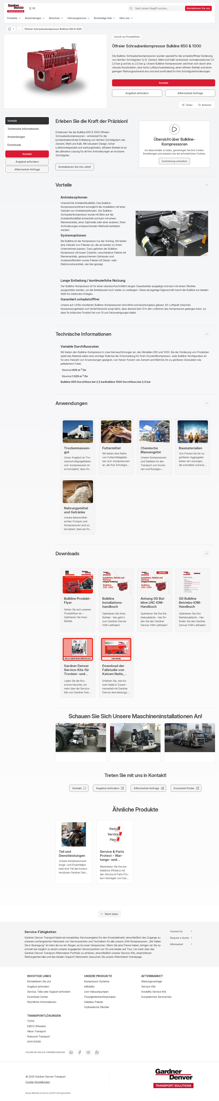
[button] (135, 184)
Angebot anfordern (38, 986)
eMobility (89, 986)
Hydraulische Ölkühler (96, 1007)
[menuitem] (14, 18)
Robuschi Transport (38, 1036)
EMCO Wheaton (36, 1026)
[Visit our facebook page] (80, 1052)
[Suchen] (131, 8)
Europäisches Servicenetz (156, 996)
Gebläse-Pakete (93, 1002)
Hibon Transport (36, 1031)
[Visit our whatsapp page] (97, 1052)
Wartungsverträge (151, 981)
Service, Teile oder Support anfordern (49, 991)
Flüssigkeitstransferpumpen (100, 996)
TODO (30, 1021)
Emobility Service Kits (153, 991)
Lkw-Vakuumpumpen (96, 991)
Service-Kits (148, 986)
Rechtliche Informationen (41, 1002)
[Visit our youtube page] (88, 1052)
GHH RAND (34, 1041)
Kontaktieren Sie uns (39, 981)
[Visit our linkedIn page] (71, 1052)
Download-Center (37, 996)
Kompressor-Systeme (96, 981)
